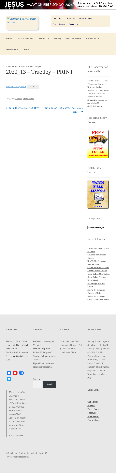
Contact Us (73, 24)
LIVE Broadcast (25, 38)
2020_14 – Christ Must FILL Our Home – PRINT (64, 110)
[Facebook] (9, 373)
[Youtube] (15, 373)
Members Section (85, 18)
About (26, 49)
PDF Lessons (28, 99)
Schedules (71, 18)
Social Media (12, 49)
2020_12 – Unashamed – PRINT (24, 108)
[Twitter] (9, 379)
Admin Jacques (34, 66)
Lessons (41, 38)
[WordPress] (21, 373)
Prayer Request (59, 24)
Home (9, 38)
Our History (58, 18)
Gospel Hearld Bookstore (98, 268)
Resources (91, 38)
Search (36, 379)
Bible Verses (93, 416)
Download (32, 87)
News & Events (73, 38)
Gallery (57, 38)
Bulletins (91, 405)
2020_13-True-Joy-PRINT (16, 87)
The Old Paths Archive (97, 271)
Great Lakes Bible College (98, 274)
